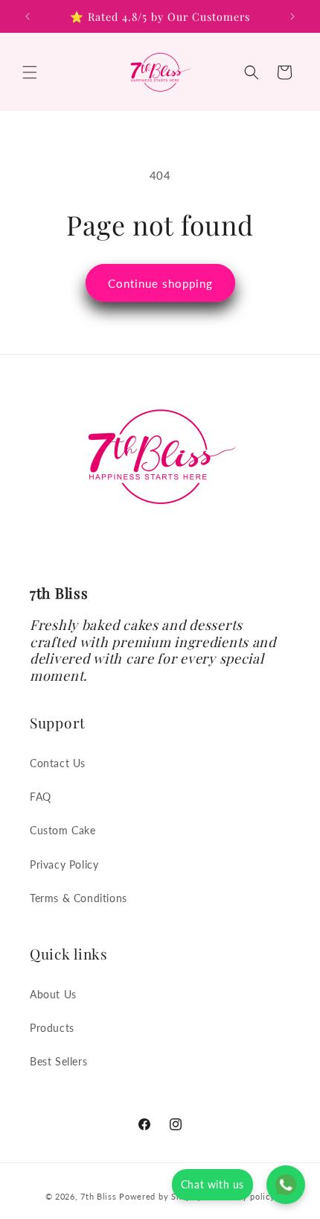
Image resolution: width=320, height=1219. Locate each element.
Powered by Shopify (160, 1195)
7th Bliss (98, 1195)
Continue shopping (160, 283)
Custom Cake (63, 830)
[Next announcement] (292, 16)
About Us (53, 994)
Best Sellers (58, 1061)
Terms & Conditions (78, 898)
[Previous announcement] (27, 16)
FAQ (40, 796)
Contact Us (58, 763)
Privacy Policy (64, 864)
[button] (29, 72)
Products (52, 1027)
